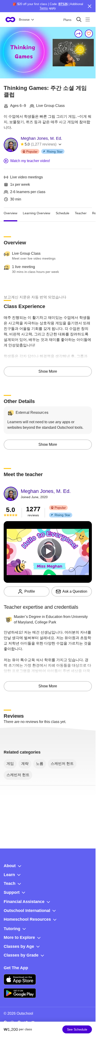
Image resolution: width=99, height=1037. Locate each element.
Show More (47, 371)
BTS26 (63, 4)
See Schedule (77, 1029)
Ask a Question (74, 591)
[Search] (79, 19)
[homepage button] (10, 19)
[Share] (78, 33)
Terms (44, 8)
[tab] (10, 213)
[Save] (89, 33)
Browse (24, 19)
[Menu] (87, 19)
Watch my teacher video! (30, 161)
